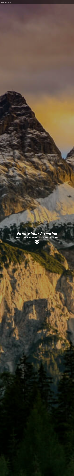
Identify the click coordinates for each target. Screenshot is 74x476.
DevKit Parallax (6, 2)
